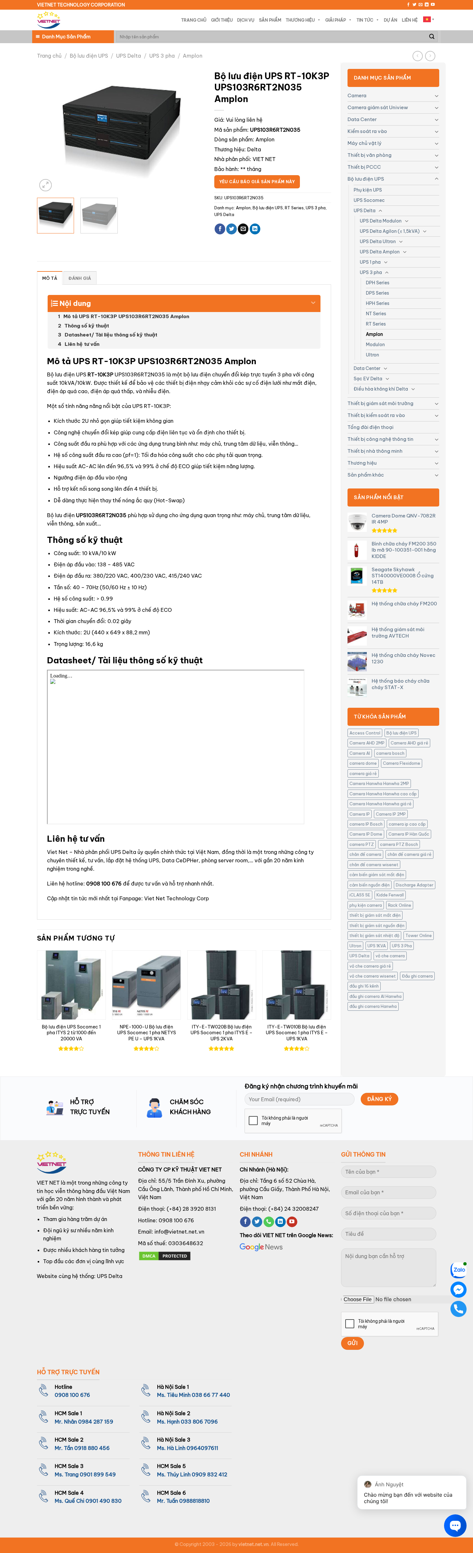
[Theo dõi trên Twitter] (414, 5)
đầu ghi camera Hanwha (373, 1006)
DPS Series (377, 293)
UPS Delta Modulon (381, 221)
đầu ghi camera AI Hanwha (375, 996)
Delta (254, 149)
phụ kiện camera (365, 905)
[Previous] (48, 130)
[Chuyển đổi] (436, 95)
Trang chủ (49, 55)
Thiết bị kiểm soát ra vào (376, 415)
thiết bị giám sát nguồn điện (376, 925)
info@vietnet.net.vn (179, 1231)
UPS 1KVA (376, 945)
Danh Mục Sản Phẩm (66, 36)
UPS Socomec (369, 200)
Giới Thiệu (222, 20)
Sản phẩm (270, 20)
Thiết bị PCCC (364, 167)
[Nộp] (431, 36)
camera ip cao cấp (407, 824)
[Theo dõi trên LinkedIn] (427, 5)
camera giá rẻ (363, 773)
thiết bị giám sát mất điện (375, 915)
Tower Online (418, 935)
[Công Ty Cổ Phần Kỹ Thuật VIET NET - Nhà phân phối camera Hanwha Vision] (48, 20)
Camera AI (359, 753)
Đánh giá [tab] (80, 278)
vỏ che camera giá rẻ (370, 966)
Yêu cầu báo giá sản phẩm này (257, 181)
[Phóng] (45, 185)
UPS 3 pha (162, 55)
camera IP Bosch (366, 824)
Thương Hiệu (300, 20)
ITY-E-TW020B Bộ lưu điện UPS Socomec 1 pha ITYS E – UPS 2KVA (221, 1033)
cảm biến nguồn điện (369, 884)
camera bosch (390, 753)
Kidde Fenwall (390, 894)
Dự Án (390, 20)
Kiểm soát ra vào (367, 131)
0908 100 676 (104, 883)
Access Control (364, 732)
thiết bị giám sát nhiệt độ (374, 935)
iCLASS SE (359, 894)
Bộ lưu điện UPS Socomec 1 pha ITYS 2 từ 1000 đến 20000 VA (71, 1033)
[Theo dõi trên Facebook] (408, 5)
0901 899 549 (98, 1474)
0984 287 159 (95, 1421)
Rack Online (399, 905)
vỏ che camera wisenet (372, 976)
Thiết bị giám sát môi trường (380, 403)
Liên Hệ (410, 20)
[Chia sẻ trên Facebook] (220, 228)
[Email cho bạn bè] (243, 228)
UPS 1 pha (370, 262)
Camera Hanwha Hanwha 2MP (379, 783)
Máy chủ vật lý (365, 143)
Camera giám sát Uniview (378, 107)
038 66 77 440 (211, 1395)
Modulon (375, 344)
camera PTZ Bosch (399, 844)
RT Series (376, 324)
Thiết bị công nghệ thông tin (380, 439)
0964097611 (202, 1448)
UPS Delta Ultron (378, 241)
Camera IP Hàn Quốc (408, 834)
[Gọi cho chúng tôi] (269, 1222)
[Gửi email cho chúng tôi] (420, 5)
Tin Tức (365, 20)
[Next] (193, 130)
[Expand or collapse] (313, 300)
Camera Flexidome (401, 763)
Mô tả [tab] (49, 278)
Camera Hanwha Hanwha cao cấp (383, 793)
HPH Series (377, 303)
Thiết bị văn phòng (370, 155)
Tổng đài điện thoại (371, 427)
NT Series (376, 314)
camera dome (363, 763)
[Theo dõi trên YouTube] (433, 5)
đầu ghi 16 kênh (364, 986)
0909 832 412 (209, 1474)
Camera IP (359, 814)
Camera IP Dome (365, 834)
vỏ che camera (390, 955)
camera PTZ (361, 844)
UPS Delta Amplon (380, 252)
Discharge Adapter (414, 884)
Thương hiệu (362, 463)
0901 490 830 (104, 1501)
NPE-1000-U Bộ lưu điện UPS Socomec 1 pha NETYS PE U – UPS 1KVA (146, 1033)
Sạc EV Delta (368, 379)
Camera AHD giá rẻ (409, 742)
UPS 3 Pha (402, 945)
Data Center (362, 119)
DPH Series (377, 283)
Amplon (192, 55)
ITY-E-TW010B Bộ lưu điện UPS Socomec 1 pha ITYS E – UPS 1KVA (297, 1033)
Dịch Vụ (246, 20)
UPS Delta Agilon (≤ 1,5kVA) (390, 231)
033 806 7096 (199, 1421)
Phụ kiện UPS (368, 190)
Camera (357, 95)
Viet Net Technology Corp (176, 898)
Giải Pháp (335, 20)
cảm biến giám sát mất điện (376, 874)
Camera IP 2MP (391, 814)
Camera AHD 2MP (367, 742)
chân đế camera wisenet (373, 864)
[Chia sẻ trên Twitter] (231, 228)
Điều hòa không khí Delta (381, 389)
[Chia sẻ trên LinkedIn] (255, 228)
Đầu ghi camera (417, 976)
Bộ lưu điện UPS (89, 55)
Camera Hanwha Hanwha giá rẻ (380, 803)
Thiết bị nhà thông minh (375, 451)
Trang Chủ (194, 20)
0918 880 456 (92, 1448)
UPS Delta (128, 55)
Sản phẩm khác (366, 475)
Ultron (372, 355)
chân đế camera (365, 854)
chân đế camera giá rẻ (409, 854)
